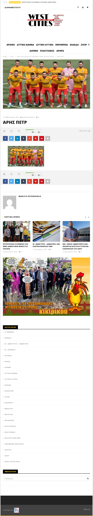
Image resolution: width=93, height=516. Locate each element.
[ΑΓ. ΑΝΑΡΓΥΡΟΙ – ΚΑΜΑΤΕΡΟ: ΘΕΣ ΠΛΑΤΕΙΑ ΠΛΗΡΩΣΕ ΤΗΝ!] (46, 231)
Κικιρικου (9, 403)
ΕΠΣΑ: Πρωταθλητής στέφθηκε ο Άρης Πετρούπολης (35, 56)
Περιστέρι (9, 414)
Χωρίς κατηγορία (12, 461)
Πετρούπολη (10, 426)
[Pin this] (35, 138)
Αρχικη (87, 509)
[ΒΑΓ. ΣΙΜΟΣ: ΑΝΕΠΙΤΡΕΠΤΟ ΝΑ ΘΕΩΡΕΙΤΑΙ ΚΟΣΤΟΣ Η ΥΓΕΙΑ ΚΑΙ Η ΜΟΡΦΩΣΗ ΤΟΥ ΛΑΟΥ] (76, 231)
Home (5, 56)
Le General (9, 332)
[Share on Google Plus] (29, 138)
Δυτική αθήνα (25, 44)
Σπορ (84, 44)
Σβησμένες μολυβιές (14, 444)
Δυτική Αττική (44, 44)
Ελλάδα (74, 44)
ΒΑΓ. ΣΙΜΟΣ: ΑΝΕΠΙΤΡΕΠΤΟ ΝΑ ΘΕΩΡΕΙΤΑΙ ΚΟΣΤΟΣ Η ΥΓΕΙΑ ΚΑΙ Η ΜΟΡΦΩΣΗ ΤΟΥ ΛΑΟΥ (76, 246)
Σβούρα (8, 450)
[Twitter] (87, 7)
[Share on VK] (41, 138)
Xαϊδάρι (8, 338)
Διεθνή (33, 50)
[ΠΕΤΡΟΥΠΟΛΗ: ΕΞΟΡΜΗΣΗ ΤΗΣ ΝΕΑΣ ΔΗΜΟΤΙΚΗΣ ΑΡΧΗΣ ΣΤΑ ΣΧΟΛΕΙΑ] (16, 231)
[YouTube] (82, 7)
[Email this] (47, 138)
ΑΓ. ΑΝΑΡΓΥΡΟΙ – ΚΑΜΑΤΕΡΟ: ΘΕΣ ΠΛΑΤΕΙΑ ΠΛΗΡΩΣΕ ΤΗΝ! (51, 2)
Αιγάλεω (8, 355)
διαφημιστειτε (13, 7)
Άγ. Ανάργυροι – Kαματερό (16, 344)
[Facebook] (78, 7)
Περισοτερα (83, 131)
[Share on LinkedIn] (17, 138)
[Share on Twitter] (11, 138)
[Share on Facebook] (5, 138)
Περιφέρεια (61, 44)
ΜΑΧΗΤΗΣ (9, 409)
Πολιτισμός (47, 50)
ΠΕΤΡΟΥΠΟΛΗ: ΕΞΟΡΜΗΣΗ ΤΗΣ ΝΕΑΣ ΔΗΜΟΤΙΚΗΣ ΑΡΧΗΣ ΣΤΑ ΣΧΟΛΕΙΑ (15, 246)
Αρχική (11, 44)
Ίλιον (7, 397)
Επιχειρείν (9, 391)
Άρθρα (60, 50)
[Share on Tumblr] (23, 138)
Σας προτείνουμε (12, 438)
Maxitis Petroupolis (28, 117)
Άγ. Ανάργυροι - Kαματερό (21, 2)
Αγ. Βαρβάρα (10, 350)
